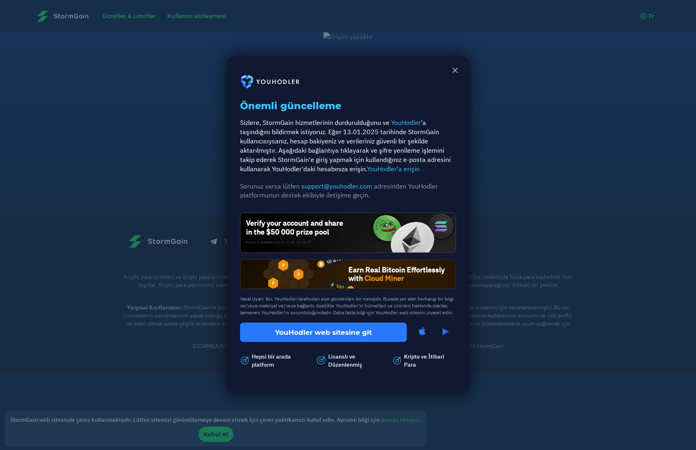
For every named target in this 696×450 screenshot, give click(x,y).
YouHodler (406, 122)
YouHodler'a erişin (393, 168)
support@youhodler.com (336, 186)
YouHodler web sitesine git (323, 332)
